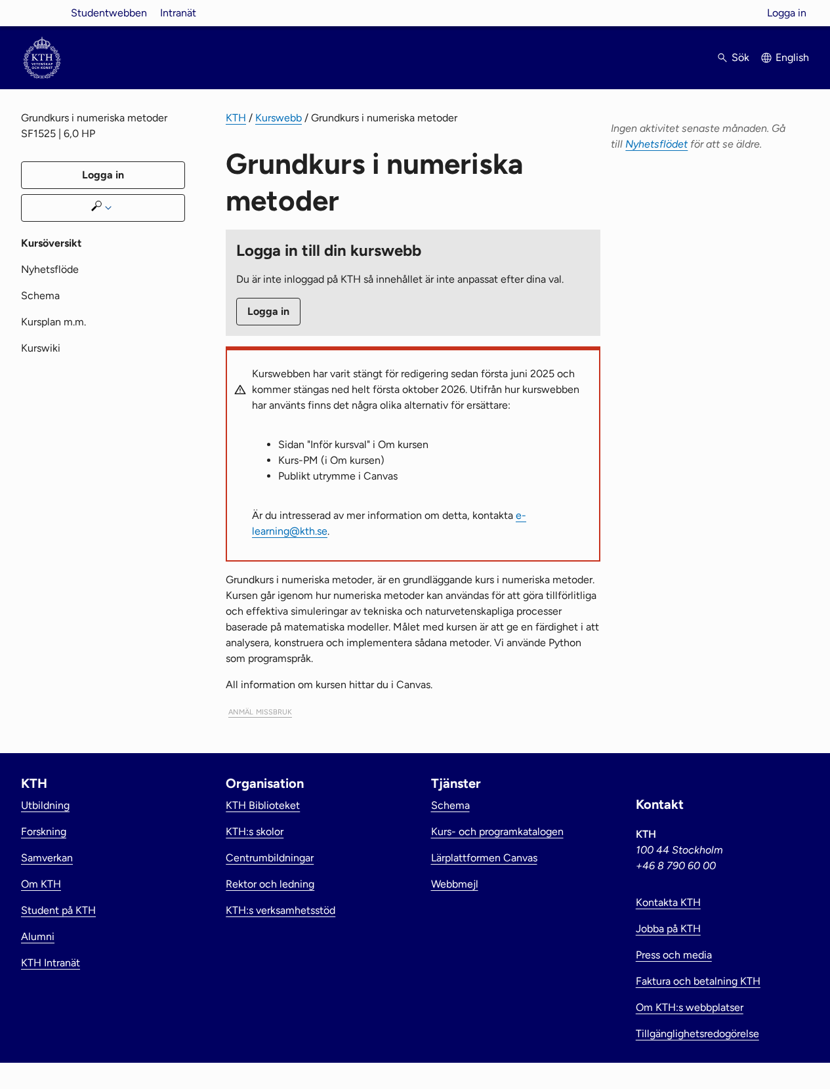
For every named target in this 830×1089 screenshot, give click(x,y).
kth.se (42, 13)
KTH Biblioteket (263, 805)
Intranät (178, 13)
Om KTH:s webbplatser (689, 1007)
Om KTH (41, 884)
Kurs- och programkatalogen (497, 831)
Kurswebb (278, 118)
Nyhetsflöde (50, 269)
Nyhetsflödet (656, 144)
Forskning (43, 831)
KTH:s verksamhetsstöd (280, 910)
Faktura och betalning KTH (698, 981)
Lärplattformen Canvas (484, 858)
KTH (236, 118)
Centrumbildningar (270, 858)
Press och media (674, 955)
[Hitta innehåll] (103, 208)
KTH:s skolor (254, 831)
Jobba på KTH (668, 928)
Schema (40, 295)
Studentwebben (109, 13)
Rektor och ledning (270, 884)
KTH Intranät (50, 962)
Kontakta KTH (668, 902)
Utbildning (45, 805)
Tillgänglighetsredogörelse (697, 1033)
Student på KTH (58, 910)
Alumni (37, 936)
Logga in (786, 13)
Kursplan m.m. (53, 322)
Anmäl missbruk (260, 711)
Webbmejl (454, 884)
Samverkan (47, 858)
